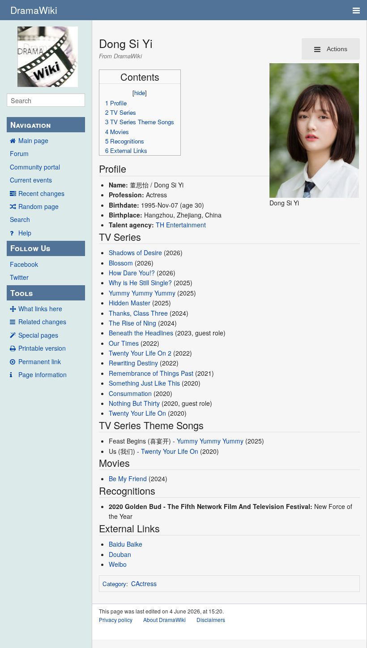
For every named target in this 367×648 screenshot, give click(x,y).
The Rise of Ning (132, 322)
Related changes (42, 321)
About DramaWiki (164, 619)
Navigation (30, 124)
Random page (38, 206)
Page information (42, 374)
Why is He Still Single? (140, 282)
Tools (21, 292)
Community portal (35, 166)
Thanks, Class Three (138, 313)
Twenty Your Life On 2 (140, 352)
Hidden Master (129, 302)
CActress (144, 583)
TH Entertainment (181, 224)
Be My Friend (128, 478)
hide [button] (139, 92)
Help (24, 232)
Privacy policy (115, 619)
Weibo (118, 564)
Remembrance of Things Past (151, 373)
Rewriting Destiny (133, 362)
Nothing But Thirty (134, 403)
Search (20, 219)
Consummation (130, 393)
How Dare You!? (132, 272)
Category (114, 583)
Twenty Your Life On (137, 413)
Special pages (38, 335)
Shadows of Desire (135, 252)
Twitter (19, 277)
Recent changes (41, 193)
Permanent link (39, 361)
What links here (40, 308)
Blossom (121, 262)
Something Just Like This (144, 382)
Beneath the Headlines (141, 332)
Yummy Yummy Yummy (142, 292)
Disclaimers (210, 619)
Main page (33, 140)
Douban (120, 554)
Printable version (42, 348)
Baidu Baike (125, 543)
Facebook (24, 264)
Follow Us (30, 248)
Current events (31, 179)
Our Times (124, 343)
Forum (19, 153)
